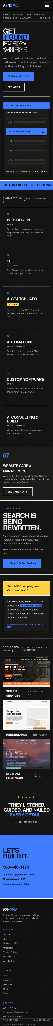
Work (5, 975)
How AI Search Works (22, 563)
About (5, 988)
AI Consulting (9, 956)
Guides (6, 979)
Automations (9, 947)
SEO (5, 938)
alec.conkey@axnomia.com (18, 874)
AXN (11, 5)
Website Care (9, 961)
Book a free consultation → (18, 884)
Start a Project (18, 76)
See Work (14, 87)
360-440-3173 (16, 867)
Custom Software (11, 952)
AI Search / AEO (10, 943)
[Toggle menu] (47, 5)
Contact (6, 993)
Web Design (8, 934)
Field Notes (8, 984)
